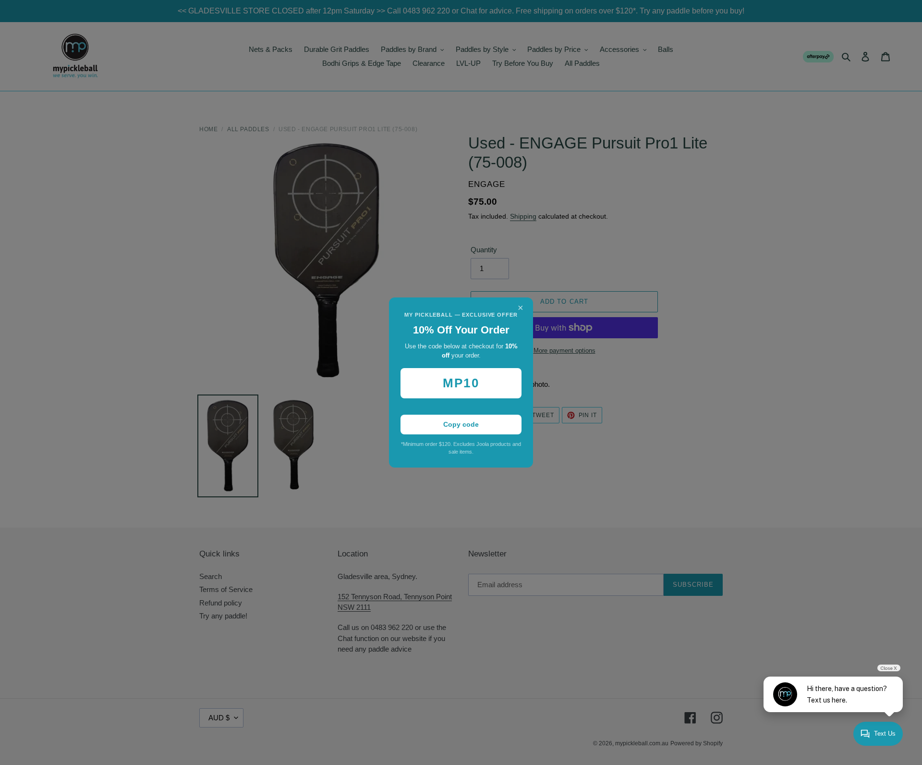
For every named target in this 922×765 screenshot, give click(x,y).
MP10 (461, 383)
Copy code (461, 424)
